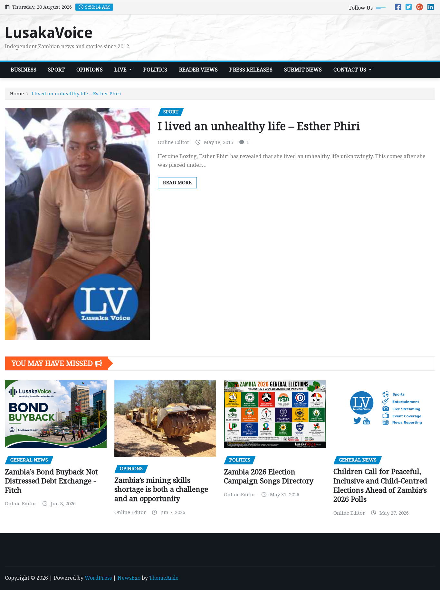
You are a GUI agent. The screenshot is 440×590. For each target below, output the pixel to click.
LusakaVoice (49, 33)
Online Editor (173, 142)
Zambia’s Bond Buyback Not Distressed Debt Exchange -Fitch (51, 481)
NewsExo (129, 578)
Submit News (303, 70)
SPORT (56, 70)
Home (17, 94)
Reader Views (198, 70)
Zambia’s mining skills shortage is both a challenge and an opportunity (161, 489)
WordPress (98, 578)
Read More (177, 183)
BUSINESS (23, 70)
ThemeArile (163, 578)
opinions (89, 70)
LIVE (121, 70)
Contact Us (350, 70)
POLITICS (155, 70)
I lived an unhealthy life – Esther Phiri (76, 94)
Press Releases (250, 70)
